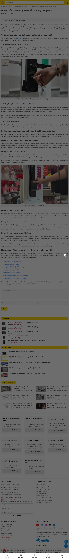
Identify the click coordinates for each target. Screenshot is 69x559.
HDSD (62, 557)
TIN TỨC (48, 557)
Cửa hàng (34, 557)
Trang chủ (6, 557)
